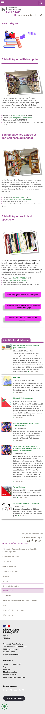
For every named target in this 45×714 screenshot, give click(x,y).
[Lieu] (23, 690)
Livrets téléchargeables (10, 586)
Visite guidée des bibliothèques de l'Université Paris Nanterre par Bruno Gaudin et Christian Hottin (26, 448)
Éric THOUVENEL (19, 278)
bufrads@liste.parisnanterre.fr (20, 280)
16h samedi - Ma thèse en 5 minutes (26, 503)
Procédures (6, 595)
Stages (5, 581)
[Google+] (39, 541)
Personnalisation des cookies (14, 677)
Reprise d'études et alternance (13, 610)
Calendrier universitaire (10, 556)
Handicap (5, 576)
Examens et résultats (10, 571)
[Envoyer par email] (28, 541)
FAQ (4, 605)
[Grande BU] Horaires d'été (23, 398)
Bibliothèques (7, 591)
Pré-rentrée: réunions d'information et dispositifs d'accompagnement (19, 550)
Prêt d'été (16, 377)
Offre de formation (9, 566)
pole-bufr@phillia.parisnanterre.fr (21, 118)
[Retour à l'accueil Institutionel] (11, 632)
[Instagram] (11, 690)
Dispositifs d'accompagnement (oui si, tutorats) (19, 600)
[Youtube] (19, 690)
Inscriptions (6, 561)
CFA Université (7, 615)
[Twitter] (36, 541)
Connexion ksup (14, 698)
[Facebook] (32, 541)
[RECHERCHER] (41, 3)
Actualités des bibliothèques (16, 340)
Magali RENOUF (19, 197)
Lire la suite (33, 372)
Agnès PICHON (18, 115)
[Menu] (2, 3)
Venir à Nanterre (19, 487)
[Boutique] (15, 690)
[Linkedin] (7, 690)
